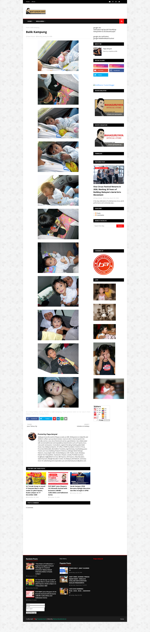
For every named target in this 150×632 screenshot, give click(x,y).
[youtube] (109, 1)
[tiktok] (116, 75)
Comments (100, 215)
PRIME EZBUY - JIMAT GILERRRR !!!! (79, 569)
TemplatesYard (41, 619)
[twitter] (119, 1)
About (33, 2)
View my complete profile (110, 51)
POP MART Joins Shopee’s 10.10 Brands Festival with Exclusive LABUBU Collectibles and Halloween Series (58, 490)
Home (28, 2)
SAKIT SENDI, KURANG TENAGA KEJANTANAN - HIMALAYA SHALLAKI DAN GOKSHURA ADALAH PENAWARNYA (79, 580)
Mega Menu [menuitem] (40, 21)
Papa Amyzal (31, 36)
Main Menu (63, 559)
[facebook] (113, 1)
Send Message (31, 612)
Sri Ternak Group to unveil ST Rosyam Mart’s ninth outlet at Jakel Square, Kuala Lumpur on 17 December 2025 (35, 490)
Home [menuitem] (30, 21)
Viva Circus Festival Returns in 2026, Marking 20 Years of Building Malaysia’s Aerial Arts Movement (107, 190)
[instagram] (116, 1)
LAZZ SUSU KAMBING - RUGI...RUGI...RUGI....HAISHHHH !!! (79, 591)
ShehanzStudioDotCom (59, 619)
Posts (98, 213)
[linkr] (100, 79)
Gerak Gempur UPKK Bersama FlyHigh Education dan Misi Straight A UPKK (80, 488)
